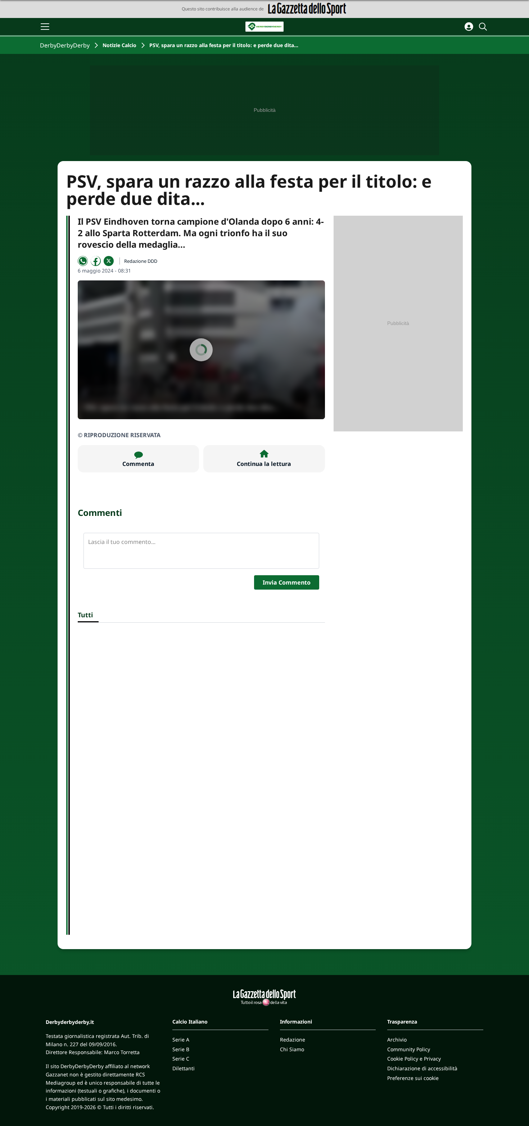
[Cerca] (484, 27)
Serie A (180, 1039)
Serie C (180, 1058)
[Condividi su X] (109, 261)
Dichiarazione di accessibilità (422, 1068)
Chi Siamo (292, 1049)
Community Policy (408, 1049)
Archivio (397, 1039)
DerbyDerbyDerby (65, 45)
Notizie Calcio (119, 45)
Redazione (292, 1039)
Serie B (180, 1049)
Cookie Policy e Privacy (414, 1058)
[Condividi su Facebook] (96, 261)
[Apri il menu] (45, 27)
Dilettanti (183, 1068)
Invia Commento (287, 582)
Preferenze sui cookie (413, 1078)
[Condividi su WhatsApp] (83, 261)
